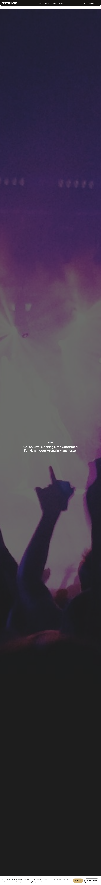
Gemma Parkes (46, 454)
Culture (54, 3)
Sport (47, 3)
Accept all (78, 880)
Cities (61, 3)
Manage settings (92, 880)
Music (40, 3)
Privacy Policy (32, 882)
